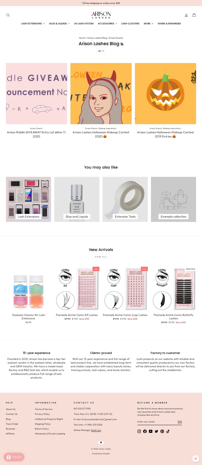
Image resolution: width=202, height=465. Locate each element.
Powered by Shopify (101, 453)
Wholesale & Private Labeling (50, 433)
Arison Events (36, 128)
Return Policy (42, 428)
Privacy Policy (42, 414)
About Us (11, 409)
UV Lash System (83, 23)
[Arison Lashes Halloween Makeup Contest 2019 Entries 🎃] (165, 93)
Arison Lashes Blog (97, 37)
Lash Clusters (130, 23)
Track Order (12, 423)
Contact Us (12, 414)
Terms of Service (43, 409)
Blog (8, 419)
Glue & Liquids (58, 23)
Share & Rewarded (169, 23)
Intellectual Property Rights (49, 419)
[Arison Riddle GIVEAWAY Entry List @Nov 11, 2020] (36, 93)
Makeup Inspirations (107, 128)
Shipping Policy (43, 423)
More (147, 23)
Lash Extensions (31, 23)
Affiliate (10, 433)
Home (82, 37)
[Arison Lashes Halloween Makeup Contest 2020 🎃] (101, 93)
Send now (96, 430)
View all (101, 257)
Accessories (106, 23)
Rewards (10, 428)
